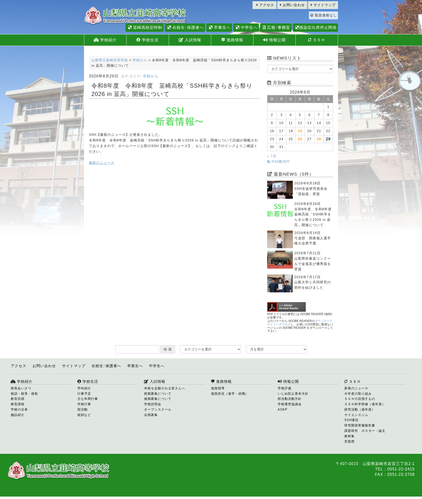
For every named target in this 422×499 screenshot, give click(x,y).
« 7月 (271, 156)
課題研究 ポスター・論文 (364, 431)
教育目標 (17, 399)
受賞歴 (349, 441)
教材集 (349, 436)
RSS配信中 (280, 161)
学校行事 (84, 404)
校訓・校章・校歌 (24, 393)
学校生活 (149, 40)
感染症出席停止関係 (318, 27)
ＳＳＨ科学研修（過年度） (364, 404)
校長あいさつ (21, 388)
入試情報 (192, 40)
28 (319, 139)
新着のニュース (356, 388)
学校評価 (284, 388)
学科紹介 (84, 388)
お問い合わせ (293, 5)
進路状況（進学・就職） (230, 393)
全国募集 (151, 415)
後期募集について (157, 399)
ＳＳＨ (318, 40)
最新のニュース (102, 163)
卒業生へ (222, 27)
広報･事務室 (278, 27)
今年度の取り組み (358, 393)
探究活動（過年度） (359, 409)
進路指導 (218, 388)
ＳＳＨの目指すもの (359, 399)
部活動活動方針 (290, 399)
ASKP (282, 409)
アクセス (266, 5)
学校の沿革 (19, 409)
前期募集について (157, 393)
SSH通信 (351, 420)
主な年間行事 (87, 399)
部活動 (82, 409)
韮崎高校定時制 (147, 27)
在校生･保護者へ (187, 27)
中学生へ (248, 27)
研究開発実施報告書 (359, 425)
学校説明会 (152, 404)
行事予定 (84, 393)
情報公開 (277, 40)
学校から (150, 76)
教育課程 (17, 404)
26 (300, 139)
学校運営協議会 (290, 404)
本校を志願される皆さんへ (164, 388)
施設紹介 (17, 415)
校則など (84, 415)
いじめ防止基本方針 (293, 393)
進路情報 (234, 40)
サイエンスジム (356, 415)
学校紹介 (108, 40)
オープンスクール (157, 409)
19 (300, 131)
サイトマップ (324, 5)
